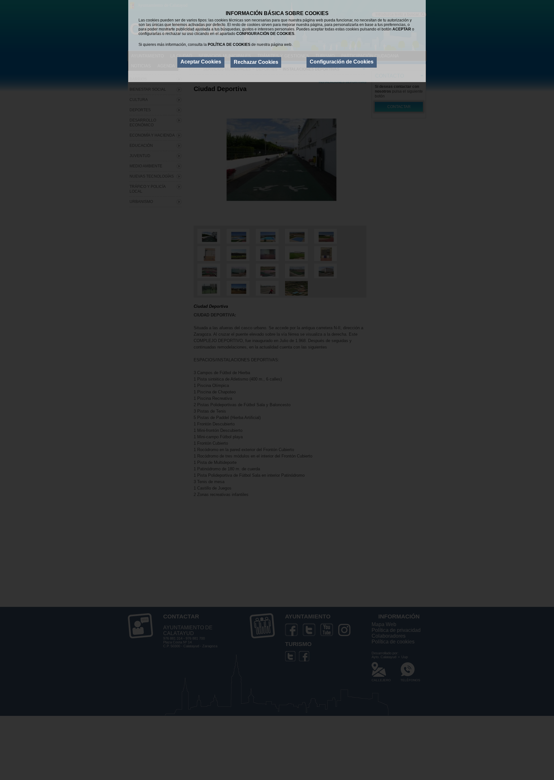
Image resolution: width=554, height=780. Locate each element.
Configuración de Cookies (342, 61)
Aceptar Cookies (200, 61)
